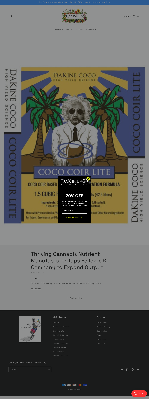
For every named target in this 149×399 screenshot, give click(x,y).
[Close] (88, 178)
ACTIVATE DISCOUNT (74, 217)
